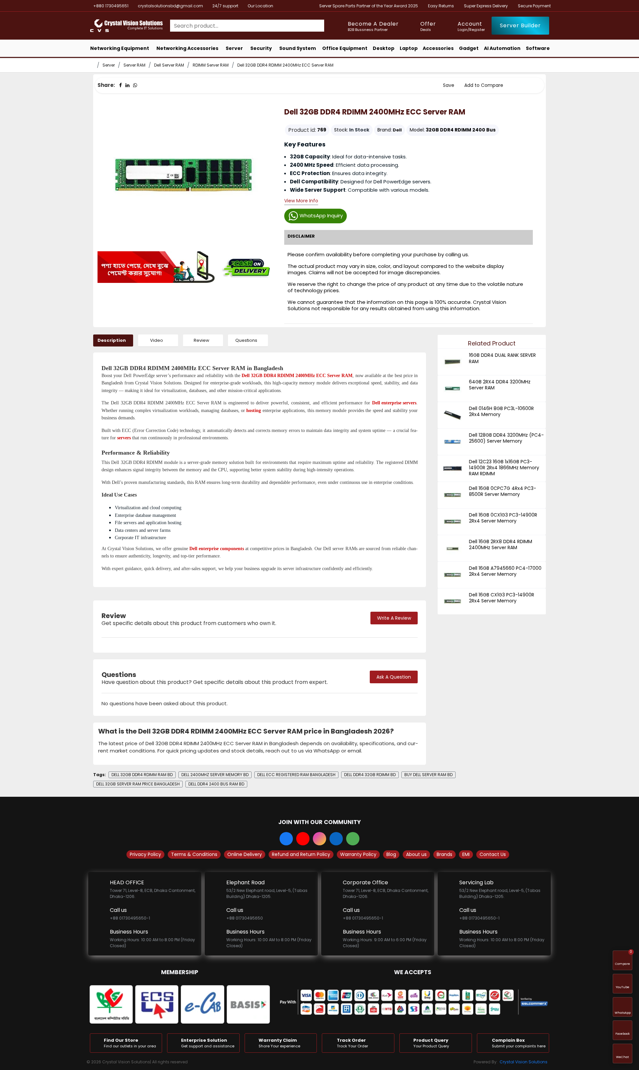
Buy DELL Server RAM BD (428, 774)
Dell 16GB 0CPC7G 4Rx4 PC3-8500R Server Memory (502, 491)
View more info (301, 201)
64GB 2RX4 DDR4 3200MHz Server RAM (500, 385)
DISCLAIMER (301, 236)
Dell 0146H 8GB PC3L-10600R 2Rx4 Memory (501, 411)
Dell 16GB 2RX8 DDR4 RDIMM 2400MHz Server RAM (500, 544)
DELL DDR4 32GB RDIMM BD (370, 774)
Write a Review (394, 618)
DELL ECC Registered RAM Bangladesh (296, 774)
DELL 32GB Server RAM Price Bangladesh (138, 784)
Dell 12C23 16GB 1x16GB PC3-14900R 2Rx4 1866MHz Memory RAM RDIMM (504, 468)
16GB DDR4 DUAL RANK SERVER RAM (502, 358)
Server (109, 65)
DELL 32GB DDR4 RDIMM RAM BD (142, 774)
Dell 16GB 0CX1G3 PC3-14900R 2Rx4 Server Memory (503, 518)
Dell (397, 130)
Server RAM (134, 65)
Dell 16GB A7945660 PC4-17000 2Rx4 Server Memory (505, 571)
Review (201, 340)
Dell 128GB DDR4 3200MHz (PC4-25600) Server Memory (506, 438)
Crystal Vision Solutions (523, 1062)
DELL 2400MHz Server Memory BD (215, 774)
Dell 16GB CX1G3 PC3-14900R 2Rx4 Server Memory (501, 598)
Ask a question (393, 677)
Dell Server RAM (169, 65)
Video (156, 340)
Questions (246, 340)
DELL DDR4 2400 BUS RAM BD (216, 784)
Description (112, 340)
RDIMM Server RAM (211, 65)
